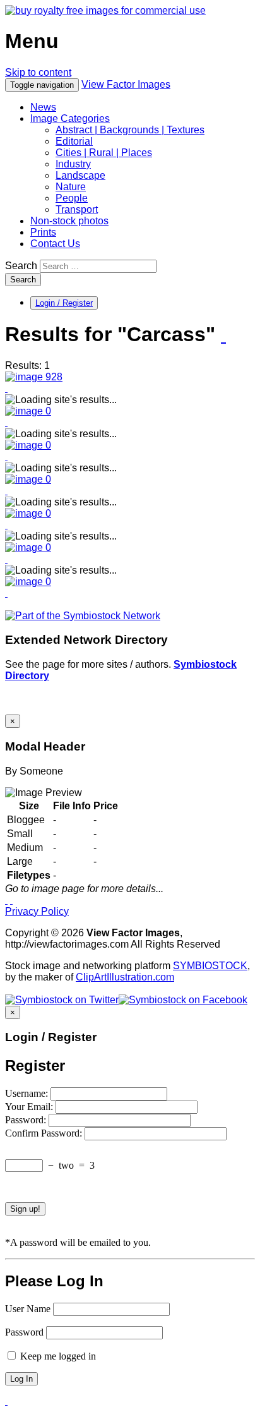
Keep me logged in (57, 1356)
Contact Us (55, 243)
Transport (77, 209)
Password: (27, 1119)
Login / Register (64, 303)
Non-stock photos (69, 220)
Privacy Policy (37, 911)
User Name (27, 1308)
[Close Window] (11, 900)
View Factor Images (125, 84)
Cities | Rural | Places (104, 152)
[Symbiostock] (28, 411)
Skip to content (38, 72)
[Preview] (6, 388)
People (72, 198)
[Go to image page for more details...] (6, 900)
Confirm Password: (45, 1133)
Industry (73, 164)
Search (21, 265)
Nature (71, 186)
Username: (27, 1093)
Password (24, 1332)
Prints (43, 232)
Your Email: (30, 1106)
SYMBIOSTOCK (210, 965)
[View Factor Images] (105, 10)
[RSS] (223, 335)
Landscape (80, 175)
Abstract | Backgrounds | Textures (130, 129)
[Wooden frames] (33, 376)
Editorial (74, 141)
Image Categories (70, 118)
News (43, 107)
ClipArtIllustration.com (125, 977)
